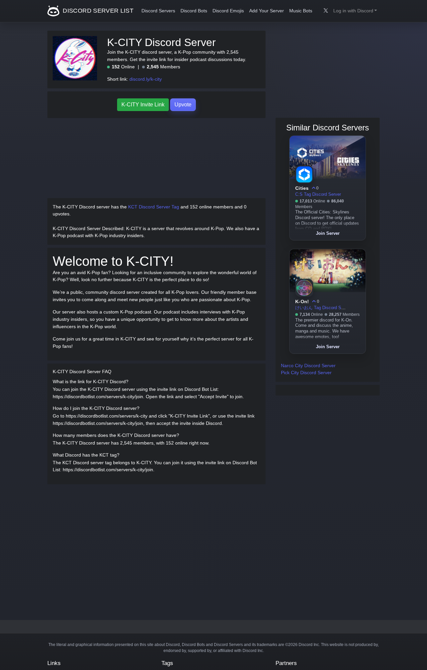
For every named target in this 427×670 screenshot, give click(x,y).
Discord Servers (158, 10)
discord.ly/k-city (145, 79)
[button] (355, 11)
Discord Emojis (228, 10)
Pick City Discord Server (306, 372)
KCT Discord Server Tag (153, 206)
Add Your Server (266, 10)
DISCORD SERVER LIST (97, 10)
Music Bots (300, 10)
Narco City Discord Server (308, 365)
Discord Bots (193, 10)
